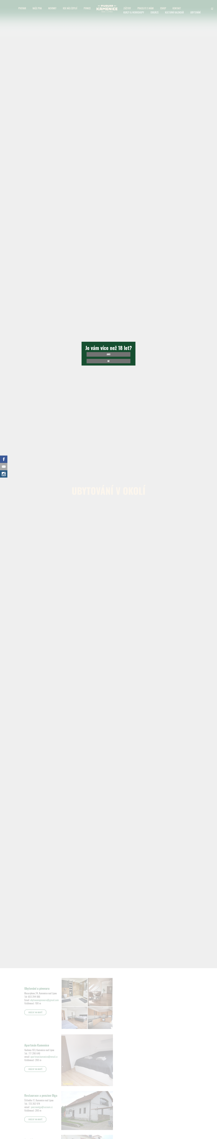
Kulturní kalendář (174, 12)
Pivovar (22, 8)
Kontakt (177, 8)
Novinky (52, 8)
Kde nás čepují (70, 8)
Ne (108, 361)
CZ (212, 8)
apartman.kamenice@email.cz (44, 1056)
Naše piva (37, 8)
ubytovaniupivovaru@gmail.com (44, 1000)
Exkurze (155, 12)
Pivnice (87, 8)
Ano (108, 354)
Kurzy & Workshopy (133, 12)
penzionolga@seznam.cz (42, 1107)
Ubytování (195, 12)
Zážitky (127, 8)
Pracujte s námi (145, 8)
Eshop (163, 8)
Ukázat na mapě (35, 1012)
